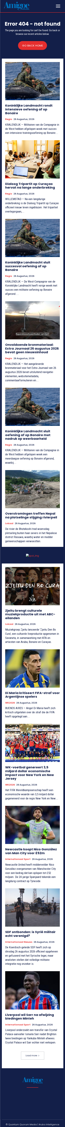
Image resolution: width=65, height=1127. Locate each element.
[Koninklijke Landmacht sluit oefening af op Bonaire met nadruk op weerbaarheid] (32, 407)
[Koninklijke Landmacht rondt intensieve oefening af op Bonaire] (32, 81)
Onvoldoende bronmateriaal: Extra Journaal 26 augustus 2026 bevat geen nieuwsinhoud (32, 348)
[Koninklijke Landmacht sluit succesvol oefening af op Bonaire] (32, 238)
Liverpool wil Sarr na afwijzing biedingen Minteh (29, 1017)
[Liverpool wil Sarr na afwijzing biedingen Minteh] (32, 990)
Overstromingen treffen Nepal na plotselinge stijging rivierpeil (31, 515)
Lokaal (9, 523)
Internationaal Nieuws (18, 942)
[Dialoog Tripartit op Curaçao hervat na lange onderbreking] (32, 159)
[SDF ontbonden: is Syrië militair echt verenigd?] (32, 907)
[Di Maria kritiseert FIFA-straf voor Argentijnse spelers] (32, 668)
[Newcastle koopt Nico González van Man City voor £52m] (32, 825)
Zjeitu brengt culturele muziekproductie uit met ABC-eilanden (30, 614)
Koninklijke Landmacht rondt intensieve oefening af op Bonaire (29, 109)
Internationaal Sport (18, 859)
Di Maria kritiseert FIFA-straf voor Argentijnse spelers (32, 695)
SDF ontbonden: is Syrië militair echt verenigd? (30, 934)
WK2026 (10, 702)
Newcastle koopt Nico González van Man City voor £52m (31, 851)
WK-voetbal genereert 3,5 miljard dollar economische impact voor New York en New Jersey (29, 773)
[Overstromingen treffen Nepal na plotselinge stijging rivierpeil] (32, 489)
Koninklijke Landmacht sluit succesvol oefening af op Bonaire (27, 266)
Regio (8, 119)
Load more (31, 1055)
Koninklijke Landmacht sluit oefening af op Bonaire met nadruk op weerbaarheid (27, 435)
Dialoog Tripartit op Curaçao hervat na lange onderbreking (30, 186)
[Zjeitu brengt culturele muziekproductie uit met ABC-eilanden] (32, 586)
